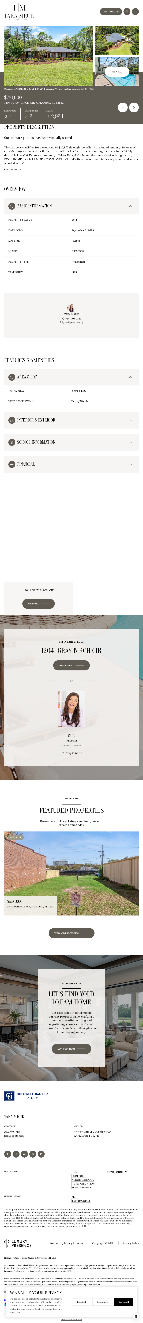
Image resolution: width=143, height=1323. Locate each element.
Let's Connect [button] (117, 1172)
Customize (102, 1302)
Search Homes (81, 1187)
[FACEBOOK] (7, 1154)
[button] (71, 1049)
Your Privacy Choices (71, 1319)
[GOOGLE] (32, 1154)
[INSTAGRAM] (16, 1154)
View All (117, 71)
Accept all (124, 1302)
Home (75, 1172)
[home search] (126, 11)
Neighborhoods (83, 1179)
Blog (75, 1197)
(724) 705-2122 (111, 11)
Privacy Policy (131, 1243)
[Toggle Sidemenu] (135, 11)
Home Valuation (83, 1183)
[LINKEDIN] (24, 1154)
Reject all (81, 1302)
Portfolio (79, 1176)
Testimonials (81, 1200)
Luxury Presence (74, 1243)
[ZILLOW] (41, 1154)
